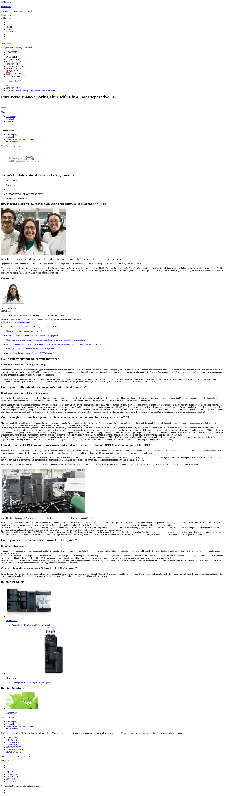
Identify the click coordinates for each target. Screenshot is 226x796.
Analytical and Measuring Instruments (16, 11)
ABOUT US (11, 738)
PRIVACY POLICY (15, 774)
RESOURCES (12, 745)
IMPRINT (10, 772)
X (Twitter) (11, 116)
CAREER (10, 779)
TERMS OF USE (13, 777)
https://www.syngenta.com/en (18, 322)
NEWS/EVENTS (13, 71)
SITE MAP (11, 781)
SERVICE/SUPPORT (15, 749)
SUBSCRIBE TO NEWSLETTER (16, 756)
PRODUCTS (12, 740)
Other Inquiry (12, 729)
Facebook (10, 119)
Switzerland (6, 6)
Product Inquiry (12, 724)
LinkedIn (10, 121)
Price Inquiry (11, 722)
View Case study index (10, 146)
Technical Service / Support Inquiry (21, 726)
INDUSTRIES (12, 742)
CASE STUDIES (13, 64)
